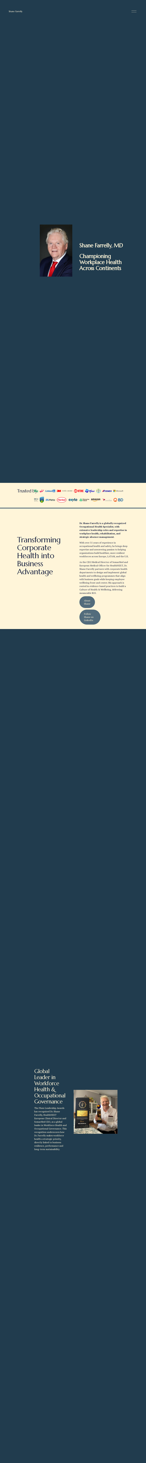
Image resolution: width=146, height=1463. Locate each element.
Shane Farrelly (15, 11)
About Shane (87, 602)
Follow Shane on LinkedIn (89, 617)
